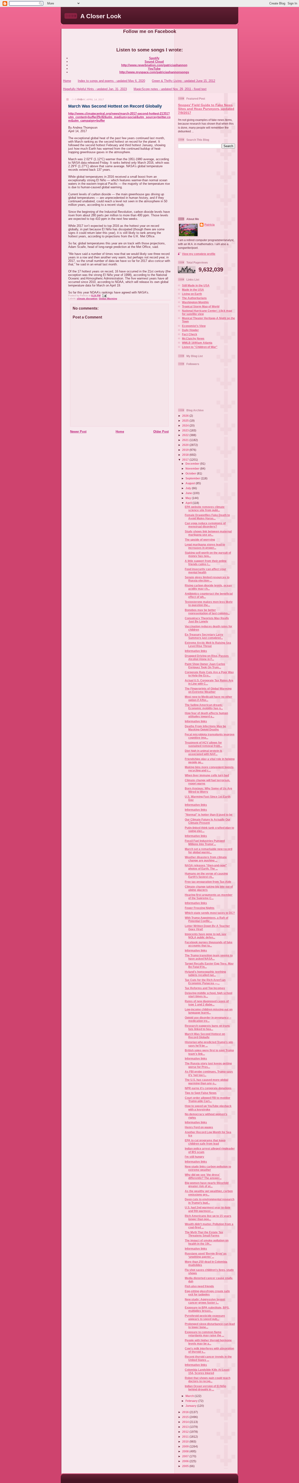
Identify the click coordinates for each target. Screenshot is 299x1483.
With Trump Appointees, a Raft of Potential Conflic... (206, 919)
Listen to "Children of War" (199, 346)
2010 (185, 1441)
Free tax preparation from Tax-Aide (208, 881)
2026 (185, 415)
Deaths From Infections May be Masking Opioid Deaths (205, 728)
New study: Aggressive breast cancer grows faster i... (205, 1301)
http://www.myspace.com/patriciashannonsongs (154, 72)
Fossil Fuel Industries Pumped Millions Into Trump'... (205, 842)
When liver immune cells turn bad (207, 775)
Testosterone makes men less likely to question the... (209, 603)
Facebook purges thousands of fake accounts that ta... (208, 944)
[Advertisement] (207, 182)
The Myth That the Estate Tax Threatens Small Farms (204, 1234)
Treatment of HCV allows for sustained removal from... (203, 744)
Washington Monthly (195, 302)
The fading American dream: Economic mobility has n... (204, 706)
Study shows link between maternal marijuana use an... (208, 533)
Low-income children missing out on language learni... (208, 1011)
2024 (185, 425)
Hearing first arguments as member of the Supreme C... (208, 896)
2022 (185, 435)
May (188, 497)
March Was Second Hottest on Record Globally (115, 106)
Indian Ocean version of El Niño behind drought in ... (205, 1388)
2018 (185, 454)
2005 (185, 1466)
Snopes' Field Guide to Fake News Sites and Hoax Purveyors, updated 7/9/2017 (206, 109)
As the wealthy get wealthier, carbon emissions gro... (209, 1193)
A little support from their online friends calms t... (206, 562)
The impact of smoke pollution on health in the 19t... (206, 1242)
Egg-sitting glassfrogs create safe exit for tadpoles (207, 1293)
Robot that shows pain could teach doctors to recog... (207, 1379)
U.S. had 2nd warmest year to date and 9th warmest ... (207, 1209)
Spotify (154, 58)
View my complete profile (198, 253)
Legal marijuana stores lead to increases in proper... (205, 546)
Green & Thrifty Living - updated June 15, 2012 (183, 81)
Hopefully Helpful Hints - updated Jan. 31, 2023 (95, 89)
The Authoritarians (194, 298)
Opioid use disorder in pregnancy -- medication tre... (208, 1019)
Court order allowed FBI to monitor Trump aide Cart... (207, 1099)
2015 (185, 1416)
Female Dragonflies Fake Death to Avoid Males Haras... (207, 517)
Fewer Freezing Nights (199, 907)
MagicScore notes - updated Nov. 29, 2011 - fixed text (170, 89)
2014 (185, 1421)
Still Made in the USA (196, 285)
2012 (185, 1431)
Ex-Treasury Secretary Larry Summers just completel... (204, 636)
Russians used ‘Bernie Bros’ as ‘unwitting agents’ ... (206, 1255)
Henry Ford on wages (199, 1127)
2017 (185, 459)
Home (67, 81)
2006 (185, 1461)
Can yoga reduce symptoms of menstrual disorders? (205, 525)
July (188, 488)
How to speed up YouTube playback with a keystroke (208, 1107)
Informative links (196, 650)
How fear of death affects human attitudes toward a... (206, 715)
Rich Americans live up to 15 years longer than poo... (208, 1217)
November (192, 468)
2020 (185, 444)
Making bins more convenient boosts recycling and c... (209, 769)
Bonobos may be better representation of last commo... (207, 611)
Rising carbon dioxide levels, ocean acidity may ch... (208, 587)
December (192, 463)
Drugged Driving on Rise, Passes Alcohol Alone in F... (207, 657)
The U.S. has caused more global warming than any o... (206, 1081)
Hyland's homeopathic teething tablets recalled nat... (205, 973)
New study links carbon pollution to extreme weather (208, 1168)
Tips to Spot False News (201, 1092)
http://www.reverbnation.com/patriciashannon (154, 65)
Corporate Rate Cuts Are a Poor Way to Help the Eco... (209, 674)
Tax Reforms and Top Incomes (205, 988)
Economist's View (194, 325)
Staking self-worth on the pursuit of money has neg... (208, 554)
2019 (185, 449)
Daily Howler (190, 330)
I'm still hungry (194, 1156)
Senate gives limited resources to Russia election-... (207, 579)
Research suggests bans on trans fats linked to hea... (207, 1027)
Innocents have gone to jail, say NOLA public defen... (205, 936)
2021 (185, 439)
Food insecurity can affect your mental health (205, 571)
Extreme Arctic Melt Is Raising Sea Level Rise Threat (208, 644)
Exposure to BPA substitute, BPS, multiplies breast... (207, 1309)
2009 (185, 1446)
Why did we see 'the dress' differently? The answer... (203, 1176)
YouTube (154, 68)
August (190, 483)
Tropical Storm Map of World (200, 306)
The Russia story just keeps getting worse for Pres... (208, 1065)
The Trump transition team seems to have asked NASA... (209, 957)
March (190, 1395)
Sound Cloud (154, 61)
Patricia (209, 224)
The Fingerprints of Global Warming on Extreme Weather (208, 690)
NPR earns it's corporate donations (208, 1088)
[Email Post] (104, 295)
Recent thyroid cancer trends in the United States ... (208, 1358)
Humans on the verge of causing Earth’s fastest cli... (206, 875)
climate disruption (87, 298)
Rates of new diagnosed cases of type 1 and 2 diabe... (207, 1003)
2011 (185, 1436)
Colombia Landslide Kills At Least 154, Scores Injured (207, 1371)
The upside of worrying (200, 539)
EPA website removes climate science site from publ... (204, 508)
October (191, 473)
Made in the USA (193, 289)
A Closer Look (100, 16)
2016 (185, 1412)
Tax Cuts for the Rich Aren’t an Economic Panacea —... (205, 981)
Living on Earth (192, 293)
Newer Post (78, 431)
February (191, 1400)
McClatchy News (193, 338)
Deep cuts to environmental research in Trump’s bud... (209, 1201)
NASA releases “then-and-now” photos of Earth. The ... (206, 867)
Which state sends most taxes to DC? (210, 912)
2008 (185, 1451)
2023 (185, 430)
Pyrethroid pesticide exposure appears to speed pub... (205, 1317)
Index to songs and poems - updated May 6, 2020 (111, 81)
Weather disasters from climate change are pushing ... (206, 859)
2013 (185, 1426)
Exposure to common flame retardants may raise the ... (204, 1334)
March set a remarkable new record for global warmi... (208, 850)
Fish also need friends (199, 1286)
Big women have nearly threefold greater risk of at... (206, 1184)
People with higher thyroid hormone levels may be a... (208, 1342)
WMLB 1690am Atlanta (197, 342)
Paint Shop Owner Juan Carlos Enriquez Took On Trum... (205, 665)
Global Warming (108, 298)
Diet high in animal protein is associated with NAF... (203, 752)
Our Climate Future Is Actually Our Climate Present (207, 821)
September (193, 478)
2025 (185, 420)
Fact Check (189, 334)
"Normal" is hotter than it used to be (208, 814)
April (188, 502)
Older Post (161, 431)
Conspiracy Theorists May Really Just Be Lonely (207, 620)
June (189, 493)
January (191, 1405)
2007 (185, 1456)
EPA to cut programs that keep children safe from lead (205, 1142)
